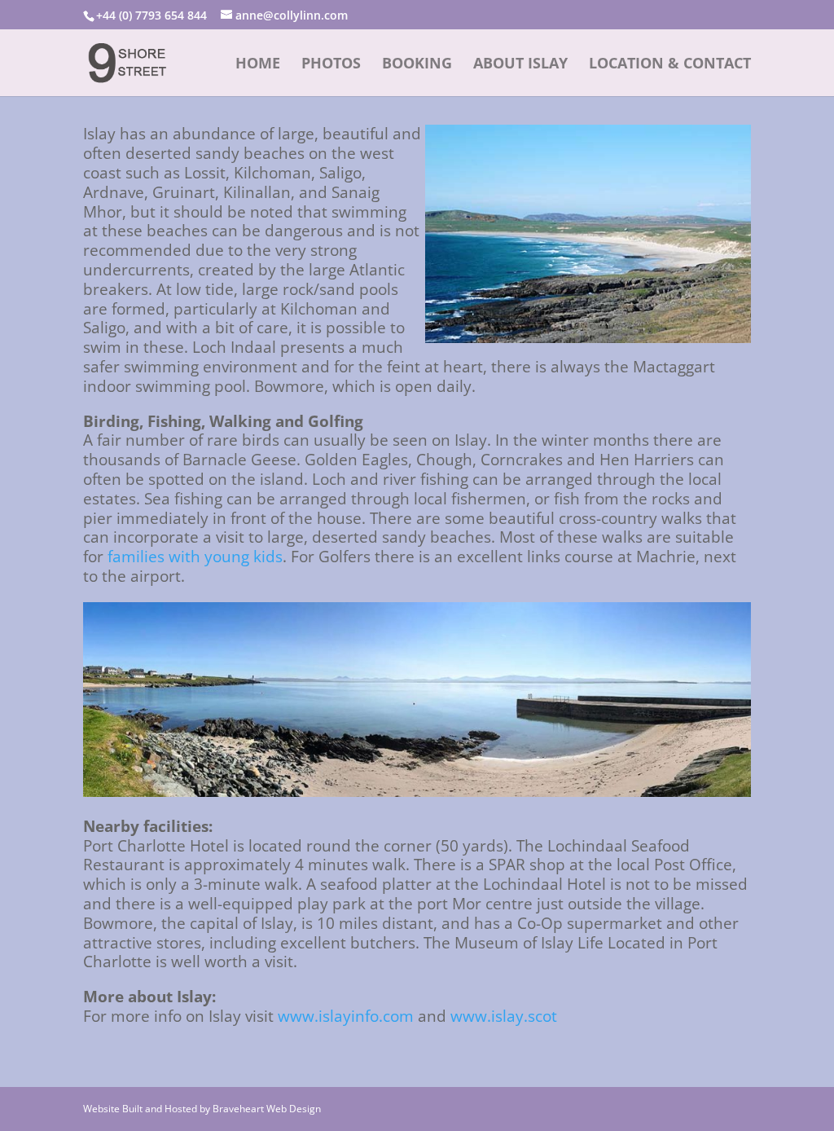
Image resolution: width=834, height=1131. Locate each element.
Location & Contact (670, 65)
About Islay (520, 65)
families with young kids (195, 556)
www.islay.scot (503, 1016)
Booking (417, 65)
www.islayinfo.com (346, 1016)
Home (257, 65)
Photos (331, 65)
